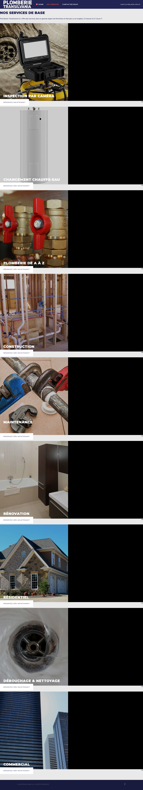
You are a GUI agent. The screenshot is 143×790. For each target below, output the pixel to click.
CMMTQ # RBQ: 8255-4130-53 (130, 4)
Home (41, 4)
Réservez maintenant (14, 102)
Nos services (53, 4)
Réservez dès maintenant (16, 186)
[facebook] (124, 784)
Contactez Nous (70, 4)
